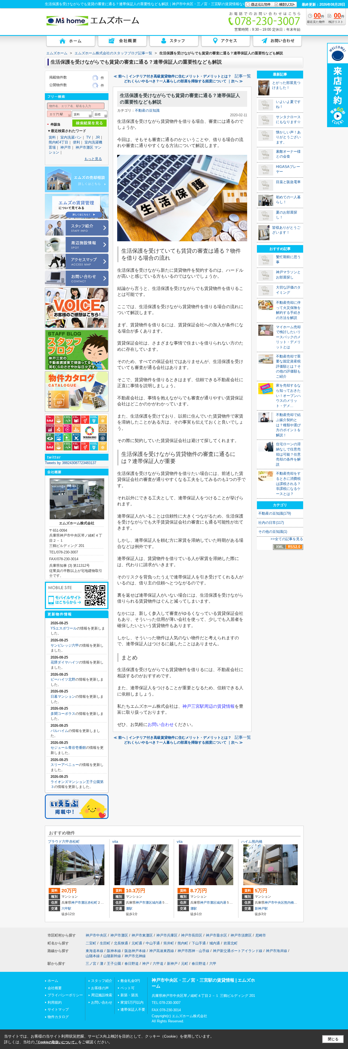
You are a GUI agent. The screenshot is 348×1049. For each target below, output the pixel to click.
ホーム (53, 981)
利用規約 (55, 1002)
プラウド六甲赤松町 (64, 842)
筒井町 (168, 943)
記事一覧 (243, 76)
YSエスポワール (64, 628)
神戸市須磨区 (241, 935)
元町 (184, 964)
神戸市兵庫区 (167, 935)
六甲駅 (66, 908)
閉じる (333, 1039)
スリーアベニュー (65, 765)
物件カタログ (58, 1017)
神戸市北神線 (135, 956)
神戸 (145, 964)
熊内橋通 (290, 902)
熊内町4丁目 (58, 142)
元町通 (137, 943)
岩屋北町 (230, 943)
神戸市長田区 (191, 935)
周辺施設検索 (101, 995)
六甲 (212, 964)
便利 (76, 142)
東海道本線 (94, 951)
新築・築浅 (129, 995)
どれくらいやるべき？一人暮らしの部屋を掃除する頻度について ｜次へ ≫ (183, 81)
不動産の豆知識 (147, 110)
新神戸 (172, 964)
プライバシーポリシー (65, 995)
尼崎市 (260, 935)
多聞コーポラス (63, 714)
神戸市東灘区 (142, 935)
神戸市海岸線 (276, 951)
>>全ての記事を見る (287, 539)
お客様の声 (100, 988)
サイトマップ (58, 1009)
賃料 (52, 137)
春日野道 (132, 964)
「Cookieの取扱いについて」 (56, 1042)
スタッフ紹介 (101, 981)
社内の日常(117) (271, 523)
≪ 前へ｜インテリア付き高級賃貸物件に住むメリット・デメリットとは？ (172, 76)
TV (88, 137)
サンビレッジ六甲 (65, 645)
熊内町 (183, 943)
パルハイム (59, 731)
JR (97, 137)
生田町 (105, 943)
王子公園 (114, 964)
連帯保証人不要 (132, 1009)
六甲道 (158, 964)
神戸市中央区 (274, 902)
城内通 (157, 902)
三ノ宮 (91, 964)
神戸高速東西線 (161, 951)
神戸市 (65, 147)
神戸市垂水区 (216, 935)
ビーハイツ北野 (63, 679)
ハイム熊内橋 (251, 842)
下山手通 (199, 943)
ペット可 (127, 988)
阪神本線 (114, 951)
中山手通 (153, 943)
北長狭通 (121, 943)
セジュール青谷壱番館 (68, 748)
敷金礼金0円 (130, 981)
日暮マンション (63, 696)
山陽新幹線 (112, 956)
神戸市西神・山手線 (193, 951)
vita (115, 842)
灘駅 (129, 908)
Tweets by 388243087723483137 (70, 463)
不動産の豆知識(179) (274, 513)
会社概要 (55, 988)
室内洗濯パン (71, 137)
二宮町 (91, 943)
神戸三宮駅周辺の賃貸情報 (208, 706)
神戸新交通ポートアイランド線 (237, 951)
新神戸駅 (261, 908)
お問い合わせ (161, 724)
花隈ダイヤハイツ (65, 662)
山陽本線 (93, 956)
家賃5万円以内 (132, 1002)
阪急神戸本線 (135, 951)
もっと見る (93, 159)
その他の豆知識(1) (272, 532)
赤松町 (92, 902)
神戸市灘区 (79, 902)
